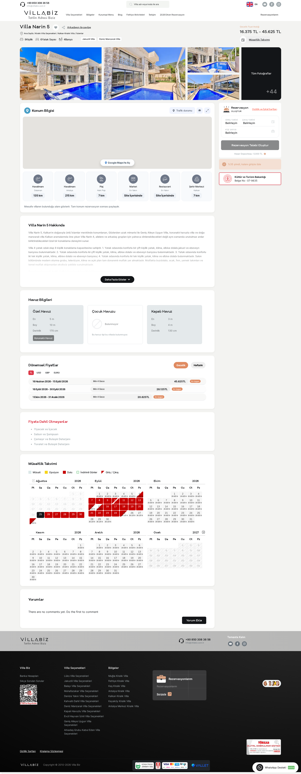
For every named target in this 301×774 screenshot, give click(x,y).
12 (132, 500)
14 (92, 506)
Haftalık (198, 365)
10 (115, 500)
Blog (120, 14)
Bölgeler (90, 14)
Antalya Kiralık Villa (119, 691)
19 (132, 506)
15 (99, 506)
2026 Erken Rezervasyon (172, 14)
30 (80, 514)
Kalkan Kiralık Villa (118, 696)
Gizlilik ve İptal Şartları (264, 109)
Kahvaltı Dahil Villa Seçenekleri (81, 701)
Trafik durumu (184, 110)
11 (123, 500)
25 (40, 514)
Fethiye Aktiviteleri (135, 14)
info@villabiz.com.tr (36, 6)
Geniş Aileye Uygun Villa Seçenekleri (77, 723)
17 (115, 506)
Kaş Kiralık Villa (116, 685)
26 (48, 514)
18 (123, 506)
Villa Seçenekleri (74, 14)
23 (107, 512)
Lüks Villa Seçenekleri (76, 675)
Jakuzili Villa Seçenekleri (78, 680)
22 (99, 512)
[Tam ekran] (207, 110)
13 (139, 500)
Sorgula (161, 694)
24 (115, 512)
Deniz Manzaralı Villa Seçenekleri (82, 706)
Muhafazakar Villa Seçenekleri (81, 691)
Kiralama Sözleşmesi (51, 751)
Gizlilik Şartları (28, 751)
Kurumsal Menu (106, 14)
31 (33, 520)
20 (139, 506)
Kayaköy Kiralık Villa (119, 701)
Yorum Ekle (194, 620)
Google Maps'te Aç (119, 162)
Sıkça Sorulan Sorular (32, 680)
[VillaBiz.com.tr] (41, 15)
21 (92, 512)
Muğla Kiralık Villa (118, 675)
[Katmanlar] (199, 110)
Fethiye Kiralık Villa (118, 680)
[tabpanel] (117, 158)
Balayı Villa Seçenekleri (77, 685)
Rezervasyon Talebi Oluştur (250, 145)
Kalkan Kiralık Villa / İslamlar (70, 33)
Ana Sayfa (28, 33)
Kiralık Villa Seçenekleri (45, 33)
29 (73, 514)
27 (56, 514)
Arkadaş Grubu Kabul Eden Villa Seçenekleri (82, 731)
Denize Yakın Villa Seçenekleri (81, 696)
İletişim (152, 14)
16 (107, 506)
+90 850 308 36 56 (38, 2)
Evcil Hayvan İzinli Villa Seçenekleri (84, 716)
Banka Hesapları (29, 675)
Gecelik (180, 365)
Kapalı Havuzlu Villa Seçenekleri (82, 711)
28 (64, 514)
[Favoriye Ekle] (56, 27)
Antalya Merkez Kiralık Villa (123, 706)
